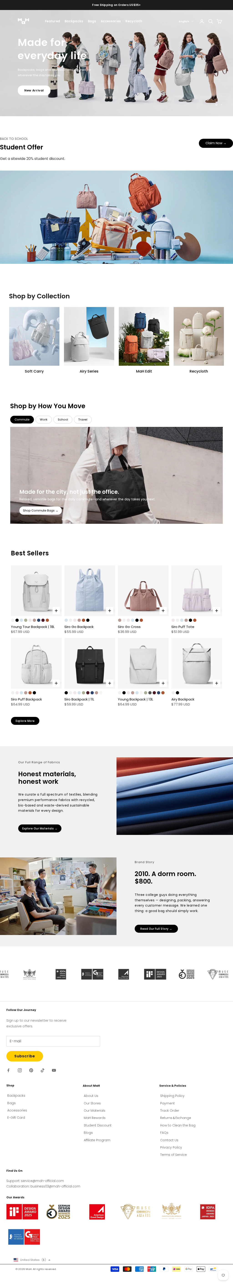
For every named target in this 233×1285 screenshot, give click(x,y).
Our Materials (94, 1110)
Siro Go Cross (129, 626)
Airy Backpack (182, 699)
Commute (22, 419)
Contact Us (169, 1140)
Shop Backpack (37, 81)
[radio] (12, 620)
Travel (82, 419)
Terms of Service (173, 1154)
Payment (167, 1103)
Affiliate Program (97, 1140)
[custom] (8, 1070)
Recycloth (133, 21)
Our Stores (92, 1103)
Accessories (111, 21)
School (63, 419)
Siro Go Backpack (79, 626)
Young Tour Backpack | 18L (33, 626)
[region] (116, 63)
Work (44, 419)
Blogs (88, 1132)
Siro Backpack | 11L (79, 699)
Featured (52, 21)
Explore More (25, 721)
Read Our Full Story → (156, 929)
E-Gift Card (16, 1117)
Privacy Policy (171, 1147)
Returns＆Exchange (175, 1118)
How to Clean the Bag (177, 1125)
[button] (32, 1260)
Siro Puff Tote (182, 626)
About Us (91, 1096)
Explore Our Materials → (40, 828)
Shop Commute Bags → (40, 510)
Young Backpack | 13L (135, 699)
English (184, 21)
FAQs (164, 1132)
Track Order (169, 1110)
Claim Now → (215, 143)
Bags (92, 21)
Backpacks (74, 21)
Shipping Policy (172, 1096)
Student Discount (97, 1125)
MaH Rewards (95, 1118)
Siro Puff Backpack (26, 699)
